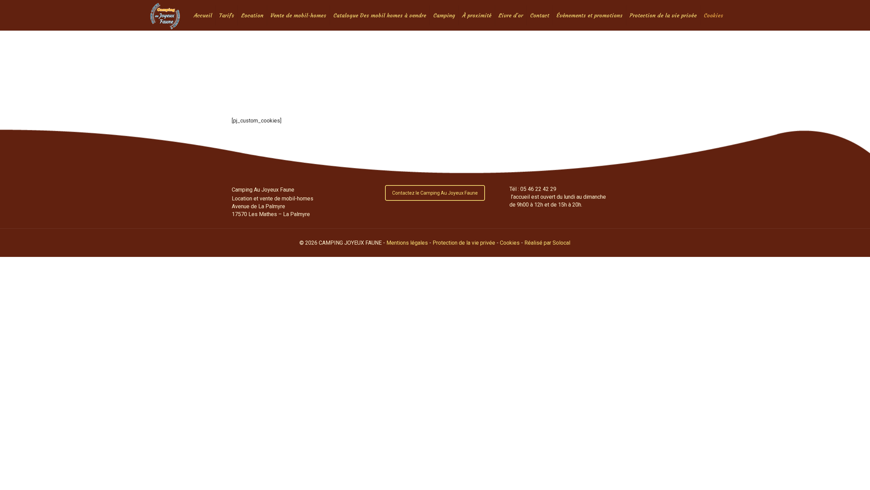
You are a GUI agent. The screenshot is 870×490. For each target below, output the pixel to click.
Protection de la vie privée (464, 243)
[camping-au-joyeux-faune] (165, 15)
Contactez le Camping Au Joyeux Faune (435, 193)
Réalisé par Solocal (547, 243)
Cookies (510, 243)
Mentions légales (407, 243)
